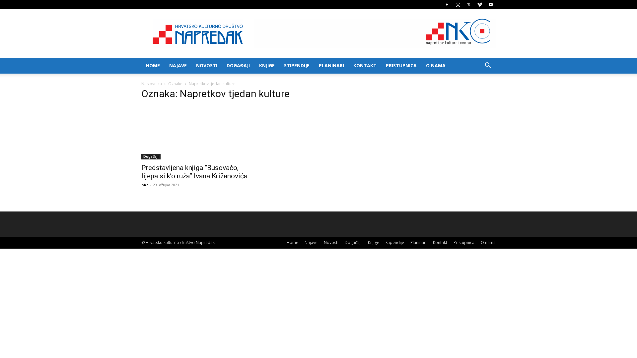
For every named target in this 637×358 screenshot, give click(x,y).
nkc (144, 184)
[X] (469, 4)
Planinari (331, 65)
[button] (488, 66)
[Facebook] (447, 4)
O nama (436, 65)
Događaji (238, 65)
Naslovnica (151, 84)
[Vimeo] (480, 4)
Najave (178, 65)
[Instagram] (458, 4)
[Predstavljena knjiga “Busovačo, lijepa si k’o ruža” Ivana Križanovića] (195, 132)
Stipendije (297, 65)
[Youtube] (491, 4)
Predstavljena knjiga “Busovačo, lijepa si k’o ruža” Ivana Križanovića (194, 172)
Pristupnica (401, 65)
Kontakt (365, 65)
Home (153, 65)
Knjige (267, 65)
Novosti (206, 65)
